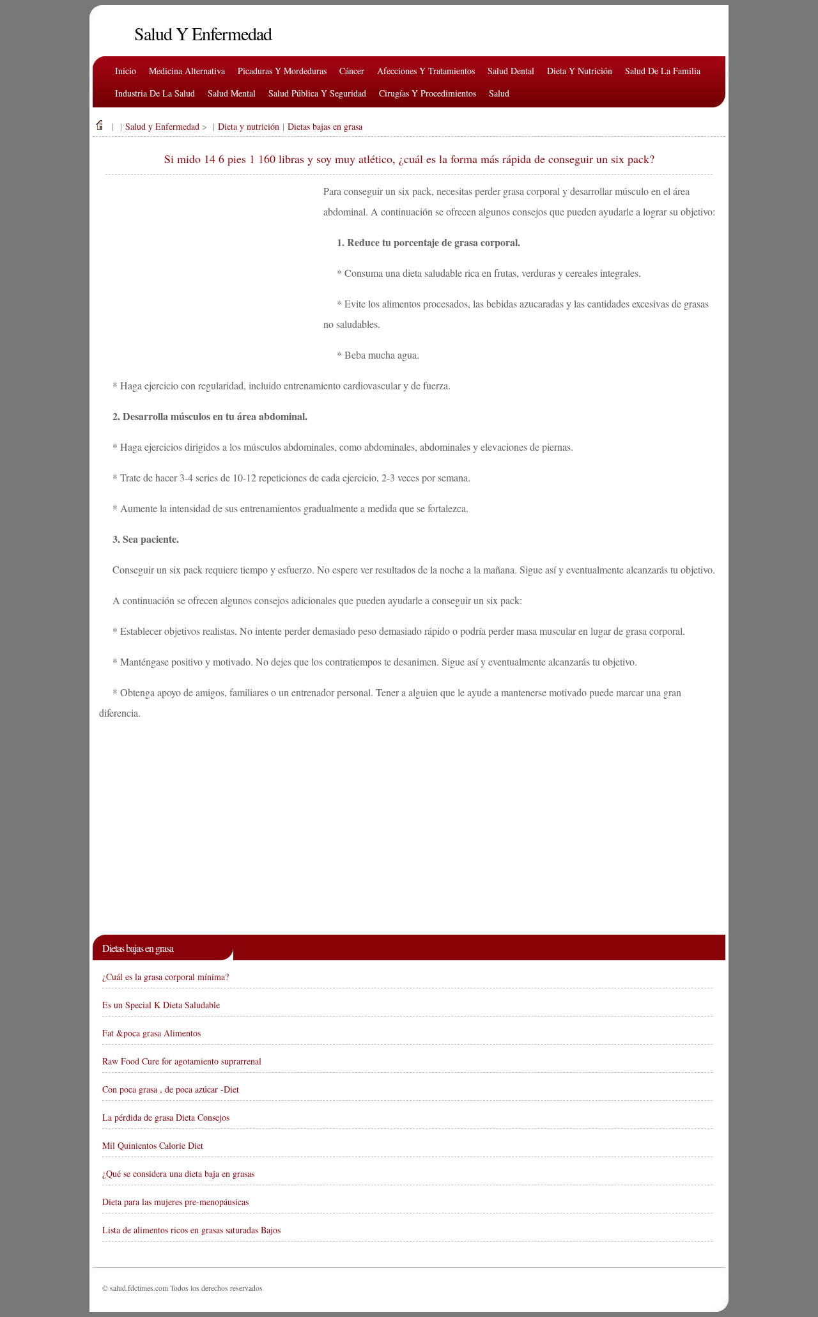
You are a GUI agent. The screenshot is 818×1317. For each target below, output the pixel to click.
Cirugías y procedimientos (427, 93)
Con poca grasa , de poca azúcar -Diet (170, 1089)
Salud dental (511, 71)
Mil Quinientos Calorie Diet (152, 1145)
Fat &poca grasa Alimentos (151, 1033)
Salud (499, 93)
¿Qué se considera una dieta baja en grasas (178, 1173)
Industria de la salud (155, 93)
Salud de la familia (662, 71)
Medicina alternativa (187, 71)
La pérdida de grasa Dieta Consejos (165, 1117)
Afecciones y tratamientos (426, 71)
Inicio (125, 71)
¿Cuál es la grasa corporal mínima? (165, 976)
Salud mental (232, 93)
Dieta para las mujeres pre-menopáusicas (175, 1202)
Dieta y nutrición (579, 71)
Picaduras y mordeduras (282, 71)
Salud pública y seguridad (317, 93)
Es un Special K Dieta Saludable (161, 1005)
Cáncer (351, 71)
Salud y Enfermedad (162, 126)
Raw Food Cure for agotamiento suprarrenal (181, 1061)
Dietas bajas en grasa (325, 126)
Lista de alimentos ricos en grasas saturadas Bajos (191, 1230)
